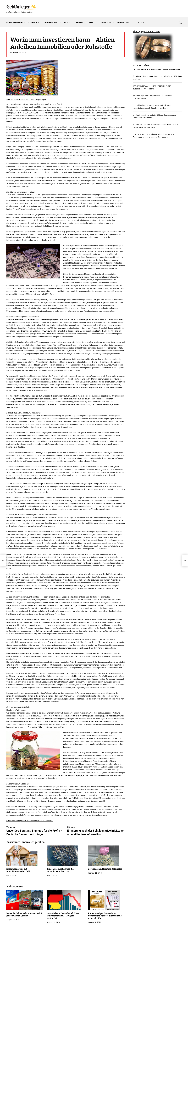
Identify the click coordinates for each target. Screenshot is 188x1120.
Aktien (67, 22)
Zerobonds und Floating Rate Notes (105, 869)
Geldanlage (33, 22)
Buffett (92, 22)
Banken (79, 22)
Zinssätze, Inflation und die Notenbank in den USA (60, 870)
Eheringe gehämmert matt (146, 31)
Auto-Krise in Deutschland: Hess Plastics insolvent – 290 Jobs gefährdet (63, 915)
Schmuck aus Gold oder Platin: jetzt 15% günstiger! (26, 100)
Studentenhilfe (124, 22)
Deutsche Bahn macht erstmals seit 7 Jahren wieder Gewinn (24, 914)
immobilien (106, 22)
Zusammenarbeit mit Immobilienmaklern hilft (18, 870)
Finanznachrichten (15, 22)
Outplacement (52, 22)
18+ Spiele (142, 22)
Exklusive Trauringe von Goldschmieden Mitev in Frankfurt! (29, 821)
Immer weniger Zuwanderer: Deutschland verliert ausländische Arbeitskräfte (105, 915)
